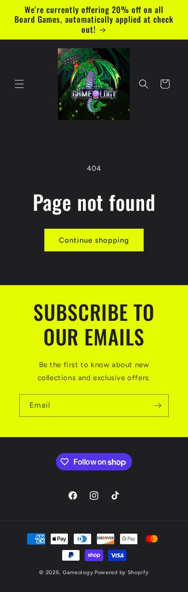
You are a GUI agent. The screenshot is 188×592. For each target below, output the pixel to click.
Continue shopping (94, 240)
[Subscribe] (157, 405)
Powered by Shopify (121, 572)
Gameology (78, 572)
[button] (19, 84)
